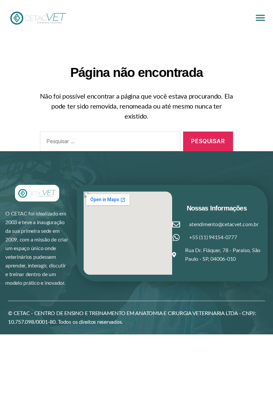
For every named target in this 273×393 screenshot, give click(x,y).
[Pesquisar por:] (108, 143)
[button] (260, 17)
